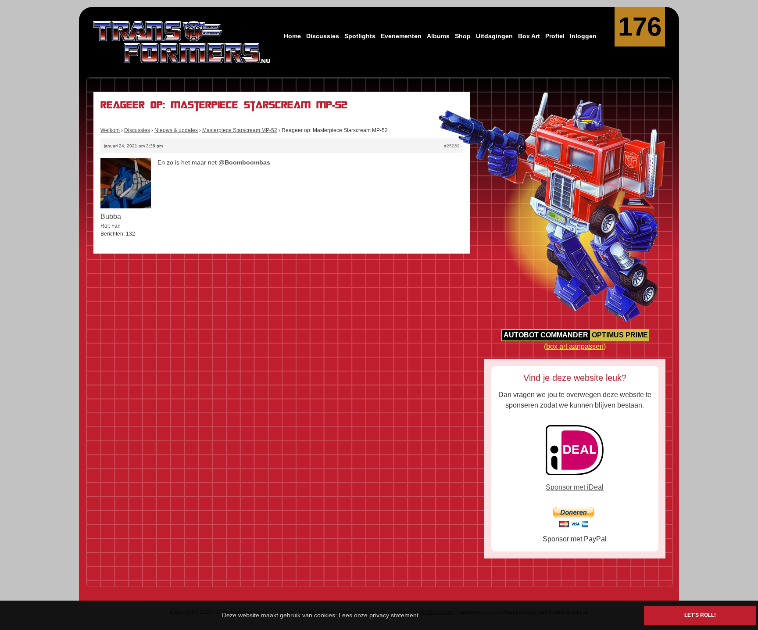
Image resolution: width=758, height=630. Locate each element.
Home (292, 35)
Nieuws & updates (176, 130)
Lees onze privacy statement (378, 615)
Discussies (322, 35)
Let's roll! (700, 615)
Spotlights (359, 35)
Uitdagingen (494, 35)
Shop (463, 35)
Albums (438, 35)
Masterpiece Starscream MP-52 (239, 130)
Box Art (529, 35)
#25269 (452, 145)
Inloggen (583, 35)
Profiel (555, 35)
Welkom (110, 130)
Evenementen (401, 35)
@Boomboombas (244, 162)
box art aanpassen (575, 346)
